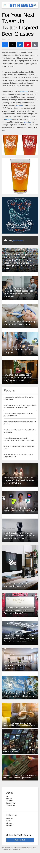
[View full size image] (20, 145)
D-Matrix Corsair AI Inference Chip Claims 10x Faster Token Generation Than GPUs (20, 610)
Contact (9, 798)
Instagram (9, 825)
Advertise (9, 801)
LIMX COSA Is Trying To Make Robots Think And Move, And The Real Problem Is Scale (19, 536)
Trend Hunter (18, 241)
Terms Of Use (10, 805)
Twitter (8, 821)
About (8, 796)
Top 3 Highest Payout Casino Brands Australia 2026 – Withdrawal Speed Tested (19, 724)
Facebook (9, 819)
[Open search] (36, 4)
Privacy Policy (11, 803)
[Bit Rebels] (21, 7)
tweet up (8, 119)
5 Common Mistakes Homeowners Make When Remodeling (16, 665)
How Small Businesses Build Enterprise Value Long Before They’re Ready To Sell (17, 378)
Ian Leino (19, 105)
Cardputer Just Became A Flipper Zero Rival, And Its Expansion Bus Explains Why (19, 777)
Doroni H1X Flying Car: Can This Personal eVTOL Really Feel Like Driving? (19, 638)
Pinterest (9, 823)
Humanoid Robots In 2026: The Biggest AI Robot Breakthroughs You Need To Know (19, 480)
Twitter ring (23, 92)
